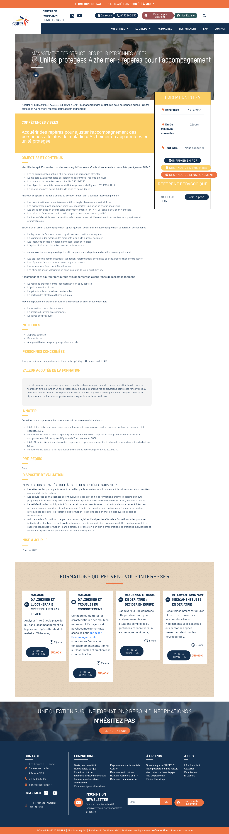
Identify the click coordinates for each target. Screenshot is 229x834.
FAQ (205, 28)
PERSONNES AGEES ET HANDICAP (55, 104)
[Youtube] (79, 15)
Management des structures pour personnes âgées (110, 104)
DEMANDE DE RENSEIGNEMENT (191, 175)
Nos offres (118, 28)
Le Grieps (141, 28)
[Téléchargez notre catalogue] (26, 805)
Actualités (165, 28)
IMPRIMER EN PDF (184, 160)
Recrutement (187, 28)
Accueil (26, 104)
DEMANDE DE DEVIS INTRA (188, 167)
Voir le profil (197, 197)
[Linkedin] (72, 15)
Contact (220, 28)
